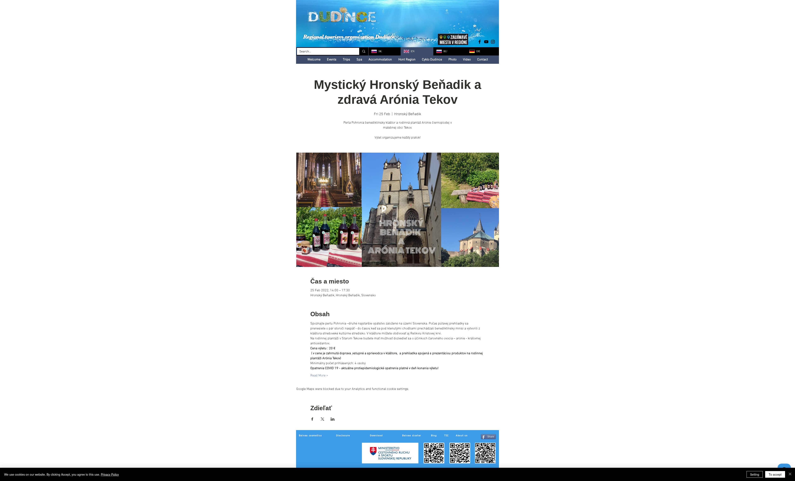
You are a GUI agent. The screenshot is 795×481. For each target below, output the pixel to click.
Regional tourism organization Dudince (349, 37)
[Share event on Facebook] (312, 419)
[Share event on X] (322, 419)
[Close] (790, 474)
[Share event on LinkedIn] (333, 419)
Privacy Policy (110, 474)
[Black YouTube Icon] (486, 41)
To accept (775, 474)
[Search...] (363, 51)
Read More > (319, 376)
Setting (754, 474)
